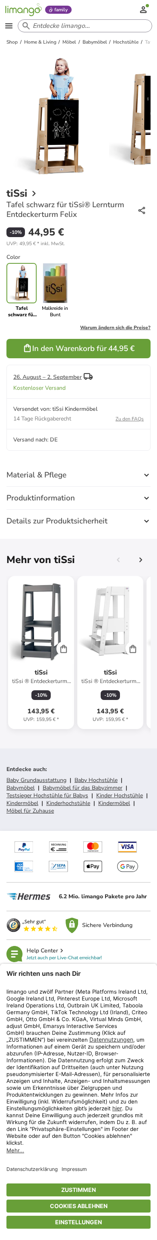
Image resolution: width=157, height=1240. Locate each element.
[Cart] (63, 648)
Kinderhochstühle (68, 803)
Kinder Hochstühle (119, 795)
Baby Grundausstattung (36, 780)
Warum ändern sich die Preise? (115, 327)
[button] (35, 243)
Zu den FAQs (130, 419)
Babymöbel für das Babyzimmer (82, 788)
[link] (55, 290)
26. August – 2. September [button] (47, 377)
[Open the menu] (9, 26)
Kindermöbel (22, 803)
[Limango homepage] (23, 9)
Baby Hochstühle (96, 780)
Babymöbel (20, 788)
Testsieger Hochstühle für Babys (47, 795)
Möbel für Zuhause (30, 811)
